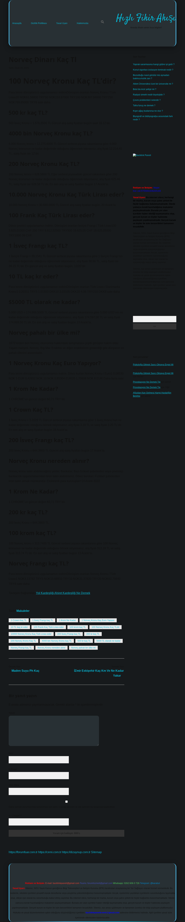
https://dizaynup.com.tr (76, 852)
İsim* (11, 753)
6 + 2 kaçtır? (15, 815)
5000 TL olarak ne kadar (108, 641)
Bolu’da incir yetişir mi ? (144, 89)
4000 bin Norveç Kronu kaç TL (57, 641)
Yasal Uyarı (61, 23)
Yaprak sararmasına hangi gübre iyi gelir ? (154, 64)
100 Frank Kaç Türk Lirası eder (49, 627)
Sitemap (96, 852)
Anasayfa (16, 23)
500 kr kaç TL (84, 641)
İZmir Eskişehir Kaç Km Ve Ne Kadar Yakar (99, 673)
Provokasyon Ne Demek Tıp (146, 382)
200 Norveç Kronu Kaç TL (23, 641)
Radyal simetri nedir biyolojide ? (149, 94)
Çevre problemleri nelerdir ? (147, 100)
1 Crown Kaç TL (19, 620)
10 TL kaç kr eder (19, 627)
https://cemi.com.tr (49, 852)
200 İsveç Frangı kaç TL (69, 634)
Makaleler (22, 610)
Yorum (12, 713)
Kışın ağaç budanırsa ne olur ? (148, 111)
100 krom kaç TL (78, 627)
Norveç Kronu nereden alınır (51, 647)
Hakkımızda (82, 23)
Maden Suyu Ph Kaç (25, 670)
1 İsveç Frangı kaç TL (42, 620)
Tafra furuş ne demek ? (144, 105)
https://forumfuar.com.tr (23, 852)
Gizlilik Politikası (39, 23)
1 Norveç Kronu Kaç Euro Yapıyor (98, 620)
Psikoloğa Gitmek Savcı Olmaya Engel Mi (153, 364)
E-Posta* (13, 769)
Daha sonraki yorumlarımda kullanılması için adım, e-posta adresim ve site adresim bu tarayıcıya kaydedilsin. (62, 807)
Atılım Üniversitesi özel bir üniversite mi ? (153, 84)
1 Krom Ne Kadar (67, 620)
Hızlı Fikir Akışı (146, 18)
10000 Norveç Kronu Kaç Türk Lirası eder (31, 634)
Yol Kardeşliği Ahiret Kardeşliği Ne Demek (63, 593)
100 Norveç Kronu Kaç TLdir (105, 627)
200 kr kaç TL (93, 634)
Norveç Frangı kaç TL (21, 647)
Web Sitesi (14, 785)
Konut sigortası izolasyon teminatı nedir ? (153, 70)
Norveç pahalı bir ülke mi (83, 647)
